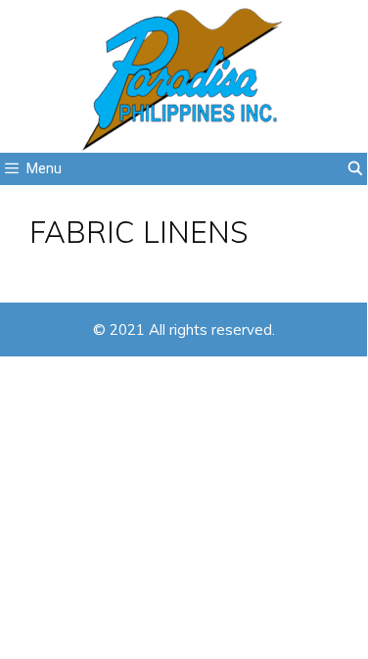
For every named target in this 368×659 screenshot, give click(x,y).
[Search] (355, 169)
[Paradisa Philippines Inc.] (183, 76)
